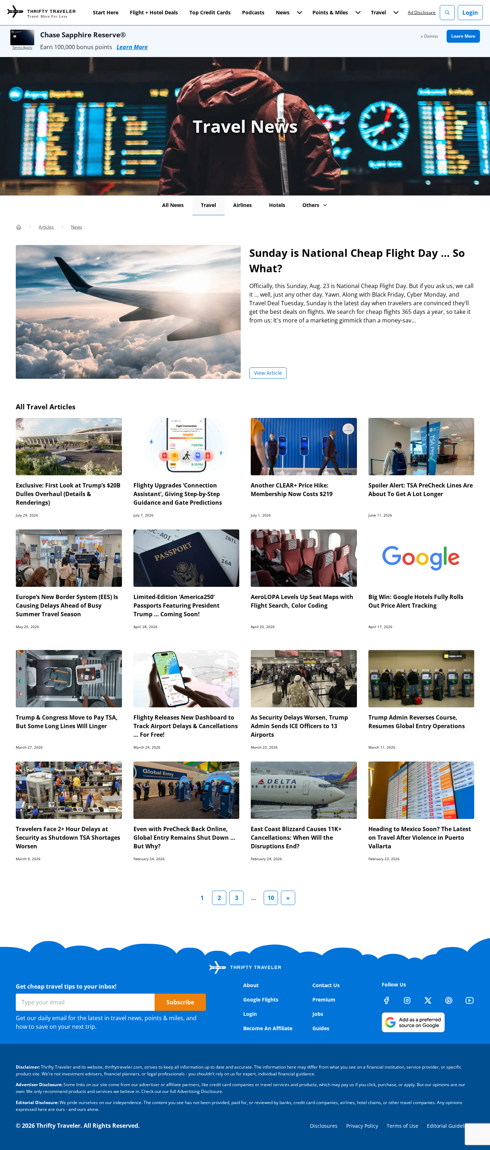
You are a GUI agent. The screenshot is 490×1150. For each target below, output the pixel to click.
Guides (320, 1028)
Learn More (132, 47)
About (251, 985)
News (76, 227)
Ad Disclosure (421, 12)
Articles (46, 227)
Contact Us (326, 985)
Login (470, 13)
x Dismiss (429, 36)
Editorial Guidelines (450, 1125)
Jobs (317, 1013)
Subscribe (180, 1002)
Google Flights (260, 999)
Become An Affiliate (267, 1028)
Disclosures (324, 1125)
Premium (323, 999)
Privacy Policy (362, 1125)
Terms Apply (22, 47)
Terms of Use (402, 1125)
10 (271, 898)
